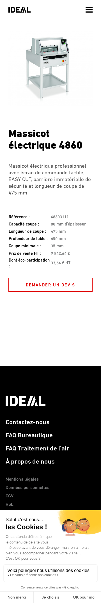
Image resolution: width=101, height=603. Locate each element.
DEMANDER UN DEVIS (50, 285)
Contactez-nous (27, 422)
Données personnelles (27, 488)
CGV (9, 496)
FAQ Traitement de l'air (37, 448)
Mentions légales (22, 479)
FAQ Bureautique (29, 435)
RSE (9, 504)
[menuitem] (90, 8)
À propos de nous (30, 462)
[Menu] (90, 10)
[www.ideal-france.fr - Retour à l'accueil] (19, 10)
